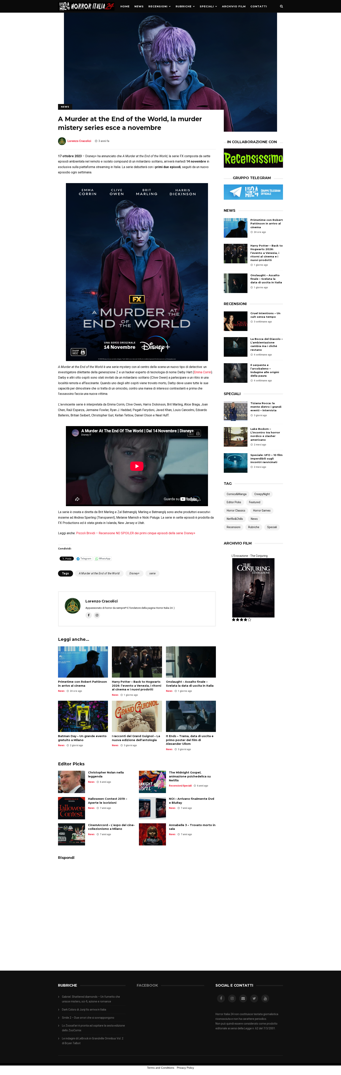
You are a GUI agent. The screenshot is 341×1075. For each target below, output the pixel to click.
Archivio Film (234, 6)
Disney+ (134, 573)
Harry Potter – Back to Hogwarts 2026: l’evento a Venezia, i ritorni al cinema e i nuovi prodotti (136, 685)
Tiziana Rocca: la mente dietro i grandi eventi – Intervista (265, 407)
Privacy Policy (185, 1067)
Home (125, 6)
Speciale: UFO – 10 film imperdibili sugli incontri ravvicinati (266, 458)
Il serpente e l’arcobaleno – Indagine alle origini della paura (264, 370)
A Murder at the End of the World (99, 573)
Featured (254, 502)
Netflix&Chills (235, 518)
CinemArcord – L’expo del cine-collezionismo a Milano (111, 827)
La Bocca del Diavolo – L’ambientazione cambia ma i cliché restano (266, 344)
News (139, 6)
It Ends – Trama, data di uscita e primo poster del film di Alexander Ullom (190, 740)
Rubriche (184, 6)
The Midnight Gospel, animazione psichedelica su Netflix (190, 776)
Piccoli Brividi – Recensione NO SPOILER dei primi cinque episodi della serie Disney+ (135, 533)
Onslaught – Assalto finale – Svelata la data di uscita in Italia (190, 683)
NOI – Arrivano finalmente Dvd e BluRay (191, 801)
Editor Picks (234, 502)
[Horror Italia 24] (86, 11)
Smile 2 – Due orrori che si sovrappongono (88, 1017)
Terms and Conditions (160, 1067)
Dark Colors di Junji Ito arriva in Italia (84, 1009)
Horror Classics (236, 510)
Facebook (147, 985)
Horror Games (262, 510)
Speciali (207, 6)
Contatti (258, 6)
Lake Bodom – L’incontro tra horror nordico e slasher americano (265, 434)
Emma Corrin (202, 372)
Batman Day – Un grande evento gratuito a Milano (82, 738)
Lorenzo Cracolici (79, 141)
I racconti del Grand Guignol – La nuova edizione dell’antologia (136, 738)
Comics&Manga (236, 494)
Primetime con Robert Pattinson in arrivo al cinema (82, 683)
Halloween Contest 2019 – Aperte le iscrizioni (107, 801)
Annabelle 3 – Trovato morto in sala (192, 827)
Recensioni (158, 6)
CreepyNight (262, 494)
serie (152, 573)
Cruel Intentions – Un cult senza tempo (265, 315)
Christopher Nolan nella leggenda (106, 774)
